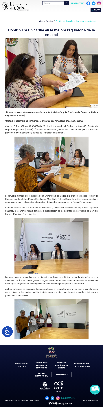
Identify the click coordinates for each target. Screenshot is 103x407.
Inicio (41, 21)
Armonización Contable (21, 365)
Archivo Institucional (41, 374)
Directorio (78, 3)
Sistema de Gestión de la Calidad (61, 365)
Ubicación (35, 400)
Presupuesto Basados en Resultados (41, 365)
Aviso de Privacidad (90, 400)
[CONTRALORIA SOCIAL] (51, 352)
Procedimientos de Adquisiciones (82, 365)
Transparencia (62, 375)
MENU (96, 10)
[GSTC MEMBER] (57, 386)
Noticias (49, 21)
